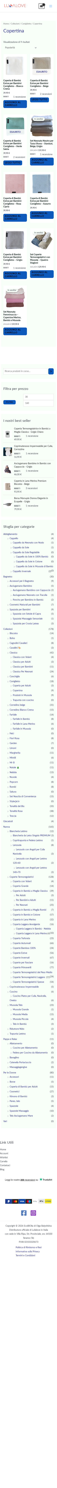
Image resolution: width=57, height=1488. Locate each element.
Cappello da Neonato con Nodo (28, 543)
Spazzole (14, 1106)
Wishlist (4, 1158)
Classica (13, 653)
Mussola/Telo (16, 1005)
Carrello (3, 1161)
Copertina (17, 691)
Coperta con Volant (22, 881)
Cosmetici (14, 1092)
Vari (5, 1121)
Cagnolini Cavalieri (18, 643)
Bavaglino (14, 1058)
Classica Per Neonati (23, 672)
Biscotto (14, 633)
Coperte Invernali (21, 958)
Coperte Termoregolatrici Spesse (28, 982)
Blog (2, 1170)
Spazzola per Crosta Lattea (26, 624)
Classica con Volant (22, 657)
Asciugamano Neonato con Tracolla (30, 595)
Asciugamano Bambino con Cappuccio (31, 590)
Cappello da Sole (21, 548)
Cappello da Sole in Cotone (29, 562)
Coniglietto (26, 24)
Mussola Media (20, 1014)
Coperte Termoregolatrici (22, 877)
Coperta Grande (20, 886)
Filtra (9, 402)
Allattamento (16, 1044)
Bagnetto (7, 577)
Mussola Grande (21, 1010)
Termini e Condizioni (25, 1255)
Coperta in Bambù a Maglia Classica (30, 891)
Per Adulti (21, 895)
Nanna (6, 827)
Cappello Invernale (22, 571)
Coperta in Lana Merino (24, 920)
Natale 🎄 (14, 768)
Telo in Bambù (20, 1024)
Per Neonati (22, 905)
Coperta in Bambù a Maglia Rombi (29, 910)
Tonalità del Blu (17, 806)
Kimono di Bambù (18, 1096)
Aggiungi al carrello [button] (13, 103)
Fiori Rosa (14, 738)
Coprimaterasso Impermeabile (24, 987)
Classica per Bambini (23, 667)
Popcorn (14, 782)
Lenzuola (17, 845)
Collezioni (15, 24)
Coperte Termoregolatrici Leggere (29, 977)
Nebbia (13, 772)
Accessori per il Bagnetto (22, 581)
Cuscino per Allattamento (25, 1048)
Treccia (13, 816)
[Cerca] (51, 371)
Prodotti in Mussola (22, 695)
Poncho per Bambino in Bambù (28, 600)
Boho (12, 638)
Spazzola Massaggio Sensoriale (27, 619)
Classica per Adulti (22, 662)
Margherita (15, 753)
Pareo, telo (15, 1101)
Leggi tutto (39, 100)
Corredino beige (17, 705)
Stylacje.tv (14, 801)
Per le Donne (9, 1073)
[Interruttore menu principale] (51, 6)
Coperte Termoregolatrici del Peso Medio (32, 972)
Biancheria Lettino (18, 831)
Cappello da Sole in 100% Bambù (32, 557)
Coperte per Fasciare (23, 963)
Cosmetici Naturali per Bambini (25, 605)
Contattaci (5, 1165)
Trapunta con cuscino (23, 700)
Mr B (12, 763)
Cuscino (13, 992)
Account (4, 1153)
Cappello (14, 538)
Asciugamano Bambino (21, 586)
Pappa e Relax (10, 1039)
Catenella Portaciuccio (20, 1062)
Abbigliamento (10, 534)
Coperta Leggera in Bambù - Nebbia (33, 929)
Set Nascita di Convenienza (23, 796)
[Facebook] (24, 1213)
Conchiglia (15, 677)
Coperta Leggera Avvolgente (26, 924)
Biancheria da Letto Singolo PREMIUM (31, 836)
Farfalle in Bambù (21, 719)
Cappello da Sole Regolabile (26, 552)
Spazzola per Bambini (20, 610)
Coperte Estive (20, 953)
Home (6, 24)
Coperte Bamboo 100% (24, 948)
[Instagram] (33, 1213)
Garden (13, 743)
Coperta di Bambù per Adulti (24, 1087)
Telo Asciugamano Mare (21, 1116)
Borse (12, 1082)
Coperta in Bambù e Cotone (26, 915)
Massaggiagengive (18, 1067)
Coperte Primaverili (22, 967)
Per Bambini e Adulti (26, 900)
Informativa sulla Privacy (28, 1252)
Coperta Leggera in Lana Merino (31, 933)
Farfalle (13, 715)
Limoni (13, 748)
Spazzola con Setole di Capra (27, 614)
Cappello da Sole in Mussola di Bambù (34, 566)
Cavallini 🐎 (15, 648)
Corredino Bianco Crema (22, 710)
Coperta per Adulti (22, 686)
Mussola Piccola (20, 1019)
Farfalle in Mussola (22, 729)
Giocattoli (8, 821)
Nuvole (13, 777)
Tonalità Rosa (16, 811)
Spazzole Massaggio (19, 1111)
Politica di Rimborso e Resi (28, 1247)
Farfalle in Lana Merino (24, 724)
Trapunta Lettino (18, 1034)
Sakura (13, 792)
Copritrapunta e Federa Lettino (28, 840)
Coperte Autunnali (22, 943)
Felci (12, 734)
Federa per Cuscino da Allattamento (30, 1053)
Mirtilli (13, 758)
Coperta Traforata (21, 938)
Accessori (14, 1077)
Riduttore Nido (17, 1029)
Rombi (13, 787)
